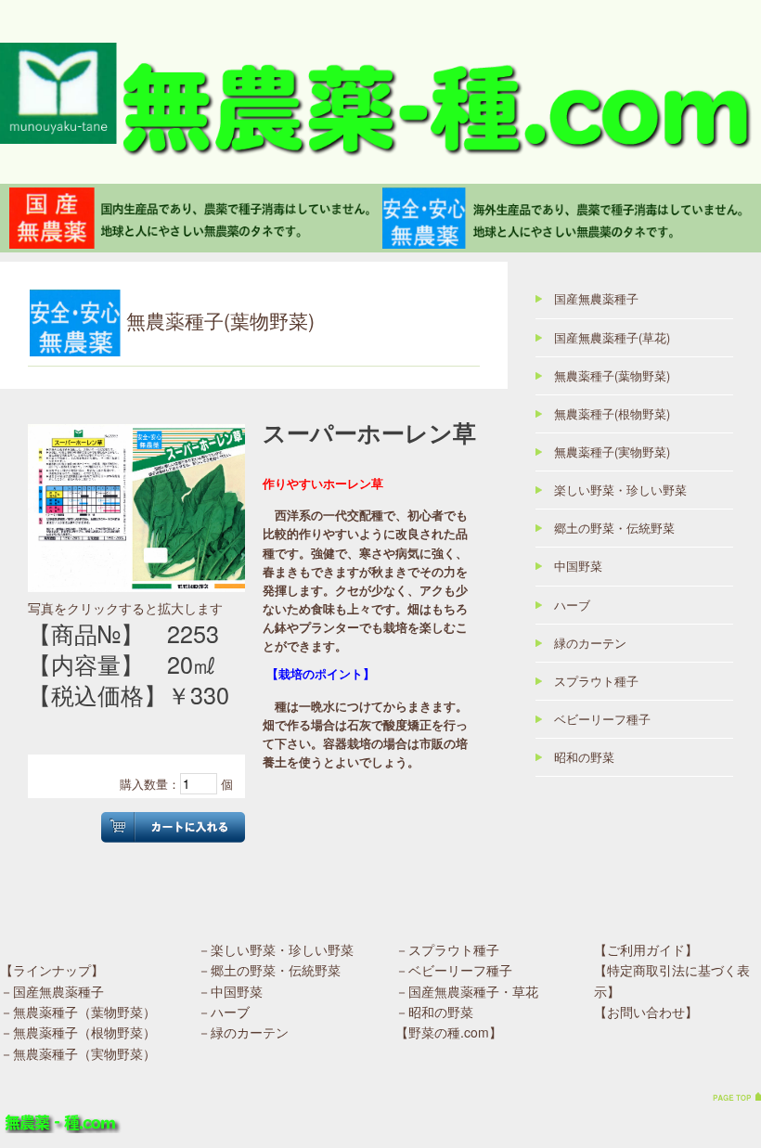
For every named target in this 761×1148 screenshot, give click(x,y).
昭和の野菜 (584, 757)
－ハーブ (224, 1011)
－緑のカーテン (243, 1032)
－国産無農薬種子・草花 (466, 991)
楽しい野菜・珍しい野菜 (620, 490)
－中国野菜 (230, 991)
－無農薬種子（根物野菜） (78, 1032)
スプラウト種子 (596, 681)
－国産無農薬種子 (52, 991)
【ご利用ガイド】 (646, 949)
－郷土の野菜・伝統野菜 (269, 970)
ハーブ (572, 605)
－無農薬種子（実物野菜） (78, 1053)
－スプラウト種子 (447, 949)
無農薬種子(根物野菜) (612, 414)
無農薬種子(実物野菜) (612, 452)
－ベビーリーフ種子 (453, 970)
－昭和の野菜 (434, 1011)
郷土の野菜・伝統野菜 (614, 528)
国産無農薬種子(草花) (612, 337)
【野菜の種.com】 (448, 1032)
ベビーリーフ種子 (602, 719)
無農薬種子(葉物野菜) (612, 376)
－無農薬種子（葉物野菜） (78, 1011)
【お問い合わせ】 (646, 1011)
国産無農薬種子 (596, 298)
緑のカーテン (590, 643)
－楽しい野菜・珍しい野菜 (276, 949)
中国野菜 (578, 566)
